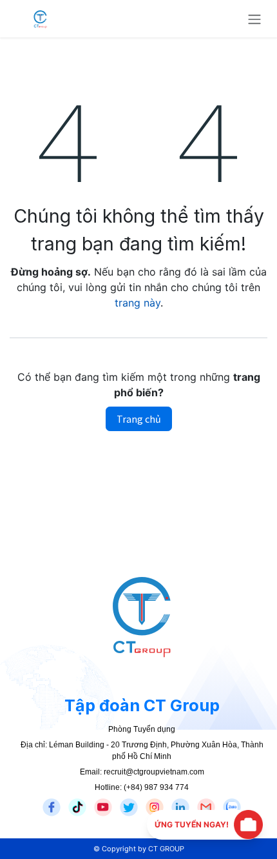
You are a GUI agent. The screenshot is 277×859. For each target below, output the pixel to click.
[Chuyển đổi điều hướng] (254, 18)
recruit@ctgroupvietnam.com (154, 771)
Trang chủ (139, 418)
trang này (137, 302)
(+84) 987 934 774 (156, 787)
